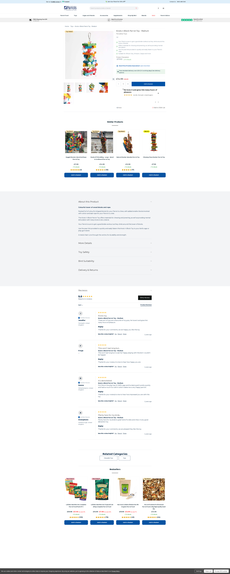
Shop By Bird (132, 15)
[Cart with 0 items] (163, 9)
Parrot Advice (165, 15)
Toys (75, 15)
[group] (115, 425)
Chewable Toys (108, 458)
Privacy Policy (115, 571)
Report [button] (120, 433)
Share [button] (124, 433)
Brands (144, 15)
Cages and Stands (88, 15)
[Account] (158, 9)
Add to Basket (76, 522)
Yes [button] (116, 433)
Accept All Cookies (221, 571)
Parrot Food (64, 15)
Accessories (104, 15)
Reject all (208, 571)
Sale (153, 15)
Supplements (118, 15)
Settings (199, 571)
